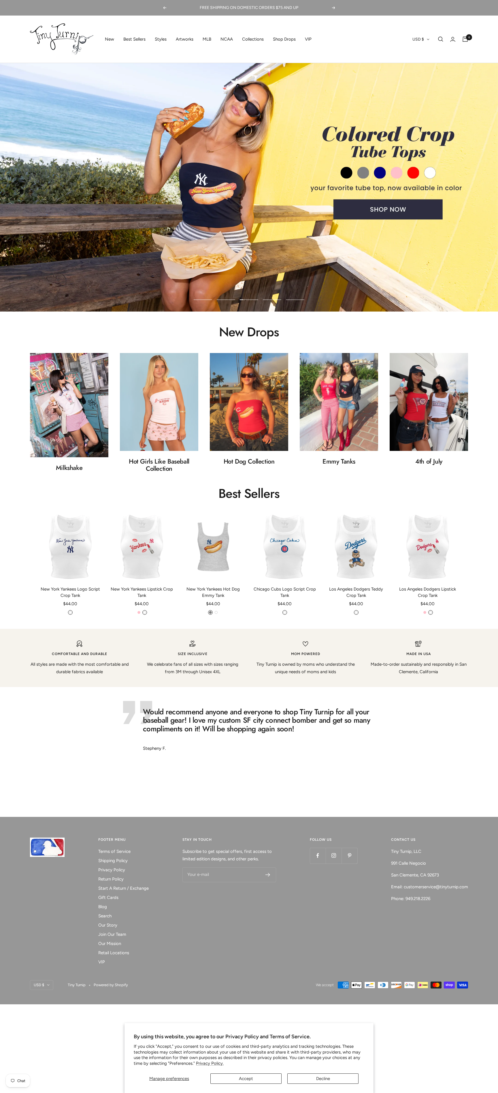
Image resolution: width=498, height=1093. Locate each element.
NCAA (226, 39)
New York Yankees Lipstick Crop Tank (142, 592)
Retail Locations (113, 952)
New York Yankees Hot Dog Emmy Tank (213, 592)
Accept (246, 1078)
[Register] (267, 875)
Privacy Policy (111, 869)
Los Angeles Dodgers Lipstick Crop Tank (427, 592)
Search (105, 916)
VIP (308, 39)
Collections (253, 39)
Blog (102, 906)
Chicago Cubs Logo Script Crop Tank (285, 592)
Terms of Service (114, 851)
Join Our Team (112, 934)
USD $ (418, 39)
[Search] (440, 39)
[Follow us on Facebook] (318, 856)
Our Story (107, 925)
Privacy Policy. (210, 1063)
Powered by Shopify (111, 985)
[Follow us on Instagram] (334, 856)
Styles (161, 39)
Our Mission (109, 943)
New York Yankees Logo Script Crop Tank (70, 592)
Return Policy (111, 879)
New (109, 39)
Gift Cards (108, 897)
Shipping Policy (113, 860)
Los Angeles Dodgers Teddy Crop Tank (356, 592)
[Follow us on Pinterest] (349, 856)
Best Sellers (134, 39)
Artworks (184, 39)
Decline (323, 1078)
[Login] (452, 39)
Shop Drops (284, 39)
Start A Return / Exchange (123, 888)
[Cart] (465, 39)
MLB (207, 39)
